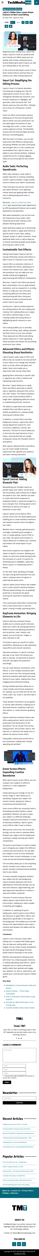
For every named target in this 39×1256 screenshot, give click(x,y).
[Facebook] (14, 1244)
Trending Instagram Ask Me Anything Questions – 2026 (17, 1138)
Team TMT (8, 18)
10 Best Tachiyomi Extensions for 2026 (13, 1167)
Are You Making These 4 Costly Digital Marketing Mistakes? (18, 1147)
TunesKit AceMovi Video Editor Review (20, 1008)
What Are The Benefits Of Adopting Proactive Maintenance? (18, 1133)
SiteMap (5, 1193)
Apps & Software (9, 9)
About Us (6, 1191)
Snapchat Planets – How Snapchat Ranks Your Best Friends (18, 1171)
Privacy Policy (27, 1191)
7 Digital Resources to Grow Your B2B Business (15, 1142)
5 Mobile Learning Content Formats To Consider (15, 1124)
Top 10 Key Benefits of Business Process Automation (16, 1129)
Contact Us (15, 1191)
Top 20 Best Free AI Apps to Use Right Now (14, 1176)
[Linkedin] (24, 1244)
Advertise (14, 1193)
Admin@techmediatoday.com (24, 1233)
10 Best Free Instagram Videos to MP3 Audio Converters (17, 1180)
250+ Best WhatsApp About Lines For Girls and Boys (16, 1185)
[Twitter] (19, 1244)
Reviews (19, 9)
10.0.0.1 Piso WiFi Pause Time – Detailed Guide (14, 1162)
